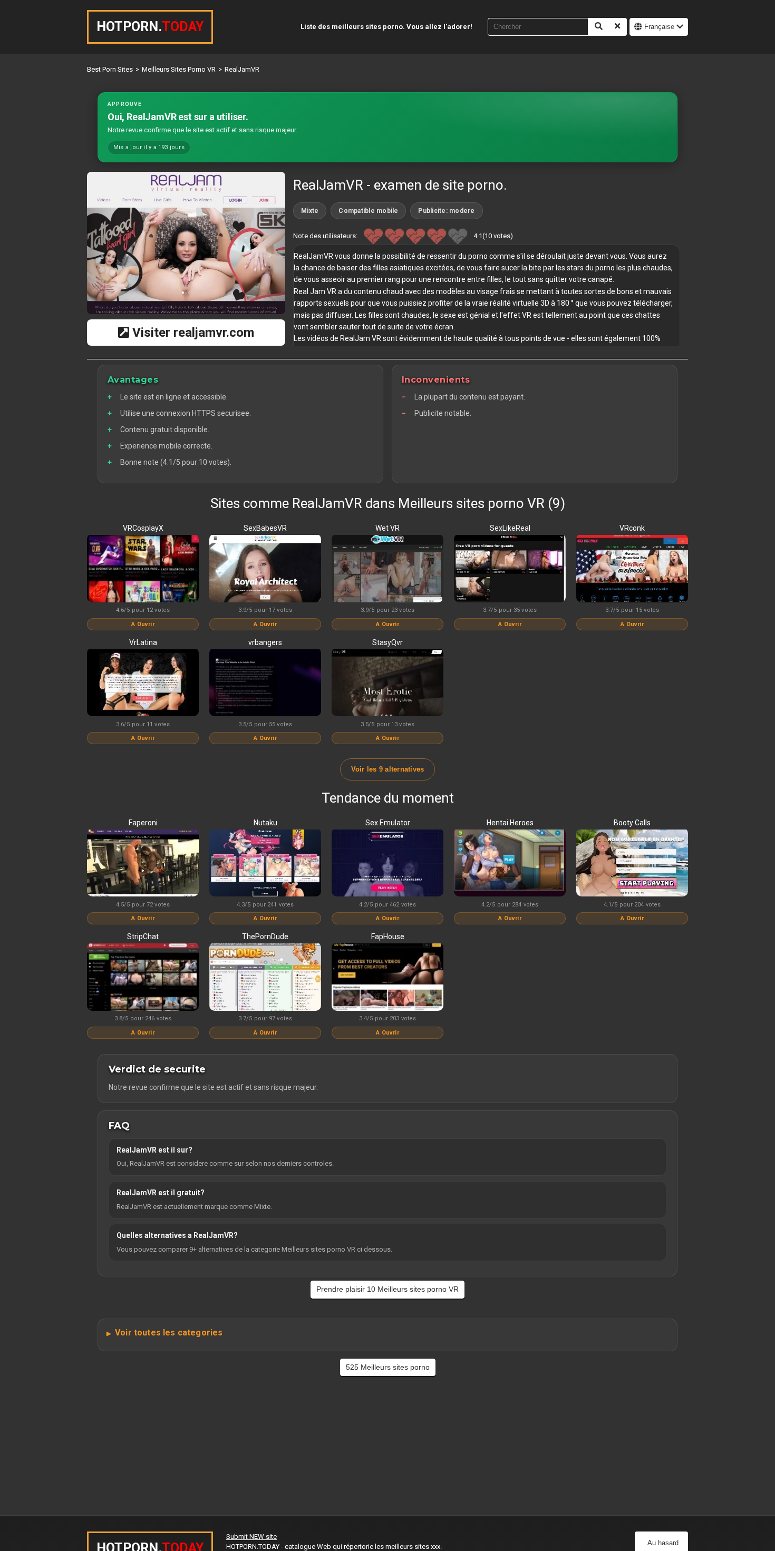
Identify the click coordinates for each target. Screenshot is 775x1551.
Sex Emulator (387, 822)
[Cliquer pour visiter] (186, 243)
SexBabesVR (265, 528)
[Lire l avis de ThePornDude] (265, 977)
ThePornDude (265, 936)
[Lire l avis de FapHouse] (387, 977)
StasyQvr (387, 642)
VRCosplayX (143, 528)
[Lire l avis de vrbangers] (265, 683)
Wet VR (387, 528)
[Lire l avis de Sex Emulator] (387, 864)
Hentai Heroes (510, 822)
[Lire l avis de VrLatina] (143, 683)
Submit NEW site (251, 1536)
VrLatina (143, 642)
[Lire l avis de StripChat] (143, 977)
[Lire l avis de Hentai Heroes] (510, 864)
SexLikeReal (510, 528)
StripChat (143, 936)
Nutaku (265, 822)
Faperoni (143, 822)
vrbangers (265, 642)
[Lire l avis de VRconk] (632, 569)
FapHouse (387, 936)
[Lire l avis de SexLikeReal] (510, 569)
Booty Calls (632, 822)
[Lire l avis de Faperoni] (143, 864)
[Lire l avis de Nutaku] (265, 864)
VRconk (632, 528)
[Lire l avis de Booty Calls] (632, 864)
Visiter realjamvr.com (191, 332)
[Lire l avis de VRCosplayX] (143, 569)
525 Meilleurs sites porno (388, 1367)
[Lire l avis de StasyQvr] (387, 683)
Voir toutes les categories (168, 1333)
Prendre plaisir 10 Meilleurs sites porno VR (387, 1289)
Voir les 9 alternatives (387, 769)
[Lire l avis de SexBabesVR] (265, 569)
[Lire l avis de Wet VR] (387, 569)
